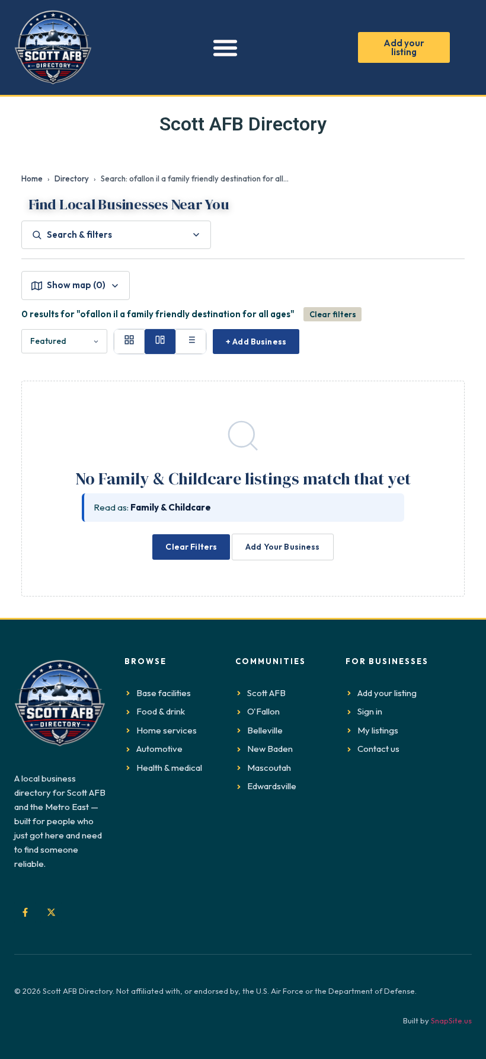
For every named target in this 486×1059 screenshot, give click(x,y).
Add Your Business (282, 546)
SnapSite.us (451, 1020)
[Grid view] (129, 341)
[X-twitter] (51, 912)
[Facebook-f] (25, 912)
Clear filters (332, 314)
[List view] (190, 341)
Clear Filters (191, 546)
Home (32, 178)
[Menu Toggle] (225, 47)
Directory (72, 178)
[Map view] (160, 341)
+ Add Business (256, 341)
